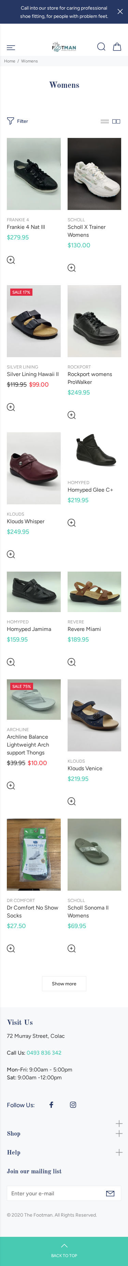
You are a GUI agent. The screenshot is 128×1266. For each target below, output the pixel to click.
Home (9, 61)
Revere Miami (84, 629)
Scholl (76, 219)
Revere (76, 621)
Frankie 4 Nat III (26, 227)
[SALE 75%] (34, 699)
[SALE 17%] (34, 320)
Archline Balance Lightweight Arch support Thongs (28, 745)
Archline (18, 729)
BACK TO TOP (64, 1255)
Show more (64, 984)
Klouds (15, 514)
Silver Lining (22, 367)
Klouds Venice (85, 768)
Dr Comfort (21, 900)
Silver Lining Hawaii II (33, 374)
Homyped (78, 482)
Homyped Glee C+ (90, 490)
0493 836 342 (44, 1053)
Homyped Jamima (29, 629)
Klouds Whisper (25, 521)
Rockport (79, 367)
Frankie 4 (18, 219)
